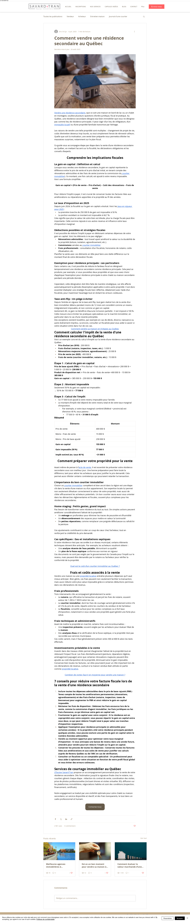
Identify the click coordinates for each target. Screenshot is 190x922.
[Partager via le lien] (71, 819)
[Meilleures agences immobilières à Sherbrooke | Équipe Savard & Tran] (59, 851)
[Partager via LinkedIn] (66, 819)
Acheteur (82, 16)
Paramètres (168, 918)
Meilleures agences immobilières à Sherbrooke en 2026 (56, 865)
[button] (80, 6)
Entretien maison (97, 16)
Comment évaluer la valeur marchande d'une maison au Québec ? (129, 865)
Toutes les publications (52, 16)
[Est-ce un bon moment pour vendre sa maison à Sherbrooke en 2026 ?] (95, 851)
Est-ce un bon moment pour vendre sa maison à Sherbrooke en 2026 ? (94, 865)
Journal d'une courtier (118, 16)
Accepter (180, 918)
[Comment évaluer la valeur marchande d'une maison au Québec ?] (131, 851)
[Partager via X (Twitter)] (61, 819)
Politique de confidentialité (45, 919)
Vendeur (70, 16)
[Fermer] (187, 918)
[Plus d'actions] (134, 31)
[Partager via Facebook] (55, 819)
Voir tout (143, 838)
